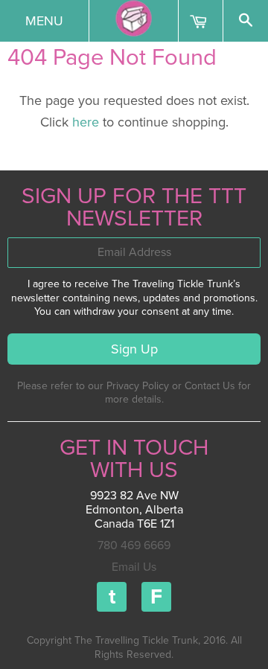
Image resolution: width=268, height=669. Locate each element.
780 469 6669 (134, 545)
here (85, 122)
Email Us (134, 567)
